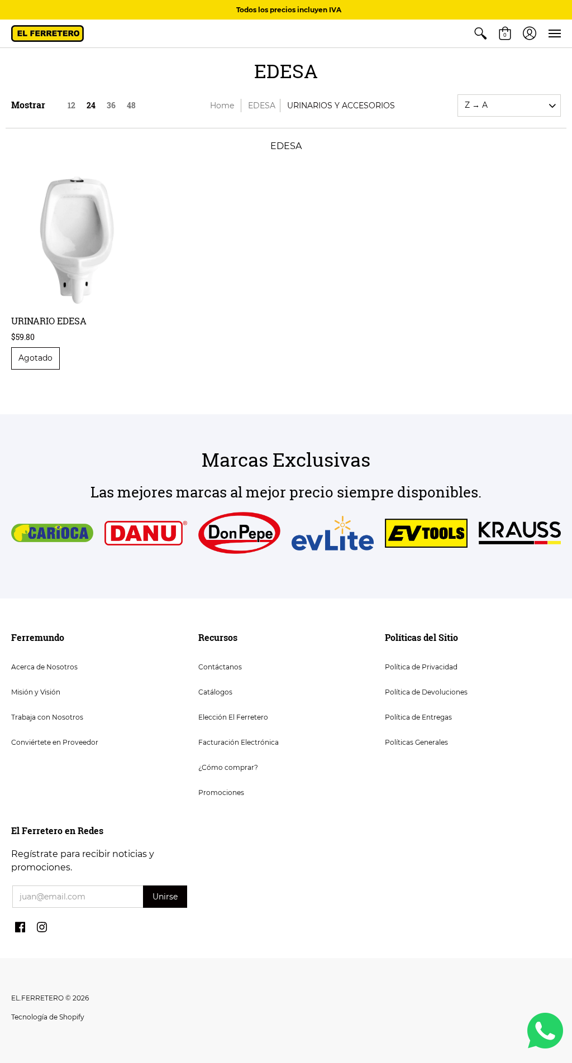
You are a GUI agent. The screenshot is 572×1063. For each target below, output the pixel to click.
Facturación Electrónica (238, 742)
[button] (480, 33)
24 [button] (91, 105)
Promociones (221, 792)
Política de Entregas (418, 717)
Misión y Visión (35, 692)
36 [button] (111, 105)
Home (222, 105)
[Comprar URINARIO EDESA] (75, 239)
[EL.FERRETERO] (47, 33)
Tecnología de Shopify (47, 1017)
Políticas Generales (416, 742)
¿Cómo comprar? (228, 767)
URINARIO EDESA (49, 321)
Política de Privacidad (421, 667)
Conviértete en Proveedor (54, 742)
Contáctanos (220, 667)
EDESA (261, 105)
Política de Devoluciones (426, 692)
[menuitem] (480, 33)
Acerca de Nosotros (44, 667)
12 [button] (71, 105)
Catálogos (215, 692)
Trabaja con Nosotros (47, 717)
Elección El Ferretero (233, 717)
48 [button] (131, 105)
